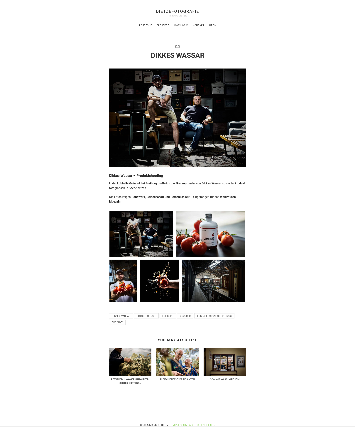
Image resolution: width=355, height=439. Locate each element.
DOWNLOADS (181, 25)
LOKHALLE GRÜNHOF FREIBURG (214, 316)
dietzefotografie (177, 11)
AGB (192, 425)
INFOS (212, 25)
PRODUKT (117, 322)
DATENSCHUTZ (205, 425)
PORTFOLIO (145, 25)
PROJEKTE (163, 25)
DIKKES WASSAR (121, 316)
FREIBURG (167, 316)
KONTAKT (198, 25)
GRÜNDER (185, 316)
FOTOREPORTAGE (146, 316)
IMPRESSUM (179, 425)
